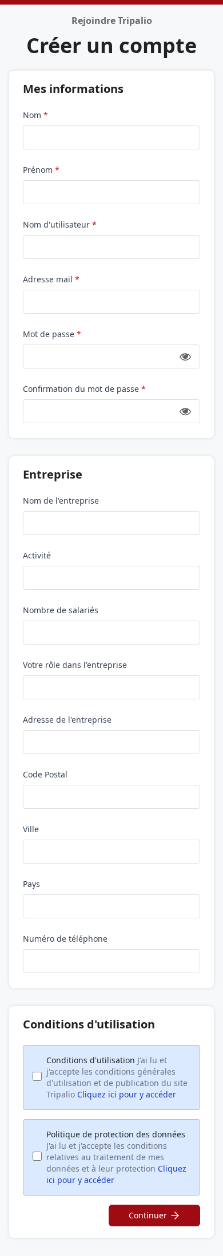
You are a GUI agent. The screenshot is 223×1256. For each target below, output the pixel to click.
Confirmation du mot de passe (84, 388)
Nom (35, 115)
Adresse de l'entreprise (67, 719)
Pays (31, 883)
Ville (31, 829)
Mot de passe (52, 334)
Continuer (148, 1215)
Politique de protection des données (116, 1157)
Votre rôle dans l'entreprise (75, 664)
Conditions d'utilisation (117, 1077)
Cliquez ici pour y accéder (126, 1094)
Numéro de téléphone (65, 938)
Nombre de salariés (60, 610)
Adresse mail (51, 279)
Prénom (41, 169)
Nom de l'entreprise (61, 500)
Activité (37, 555)
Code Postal (45, 774)
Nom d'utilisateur (60, 224)
